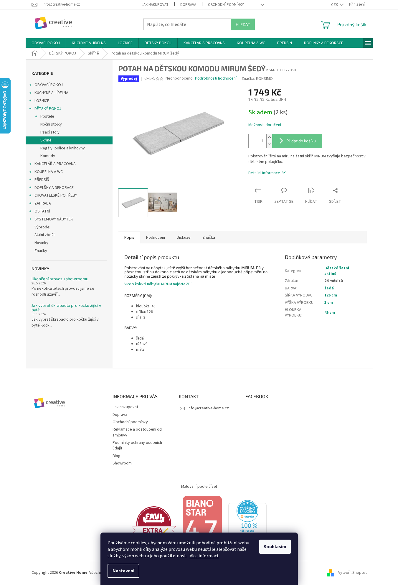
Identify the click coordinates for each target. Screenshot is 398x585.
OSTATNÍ (42, 211)
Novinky (41, 243)
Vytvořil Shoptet (352, 573)
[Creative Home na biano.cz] (202, 524)
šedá (329, 288)
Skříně (46, 140)
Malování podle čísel (199, 487)
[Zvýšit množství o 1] (269, 137)
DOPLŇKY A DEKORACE (54, 188)
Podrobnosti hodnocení (216, 78)
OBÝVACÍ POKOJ (48, 85)
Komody (47, 156)
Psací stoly (50, 132)
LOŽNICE (41, 101)
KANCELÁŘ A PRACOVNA (55, 164)
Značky (40, 251)
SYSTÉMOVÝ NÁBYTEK (53, 219)
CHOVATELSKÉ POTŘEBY (55, 195)
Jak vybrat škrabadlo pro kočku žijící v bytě (66, 307)
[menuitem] (46, 43)
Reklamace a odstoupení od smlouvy (137, 432)
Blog (116, 456)
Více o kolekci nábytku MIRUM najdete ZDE (158, 284)
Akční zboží (44, 235)
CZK (335, 4)
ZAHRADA (42, 203)
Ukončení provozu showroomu (60, 278)
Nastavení (123, 571)
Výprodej (42, 227)
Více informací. (204, 556)
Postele (47, 116)
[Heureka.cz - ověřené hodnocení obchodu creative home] (247, 524)
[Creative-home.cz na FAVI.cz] (154, 524)
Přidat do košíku (301, 140)
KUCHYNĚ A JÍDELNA (51, 93)
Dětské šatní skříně (336, 271)
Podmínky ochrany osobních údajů (137, 445)
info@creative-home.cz (208, 408)
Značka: (257, 79)
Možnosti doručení (264, 125)
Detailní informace (264, 173)
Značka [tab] (208, 237)
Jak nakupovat (155, 4)
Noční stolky (51, 124)
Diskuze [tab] (184, 237)
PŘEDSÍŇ (41, 180)
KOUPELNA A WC (48, 172)
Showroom (122, 463)
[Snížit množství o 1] (269, 144)
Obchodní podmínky (226, 4)
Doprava (188, 4)
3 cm (328, 303)
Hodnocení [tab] (155, 237)
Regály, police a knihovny (62, 148)
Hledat (243, 24)
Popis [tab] (129, 237)
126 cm (330, 295)
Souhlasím (275, 546)
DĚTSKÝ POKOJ (47, 109)
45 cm (329, 313)
